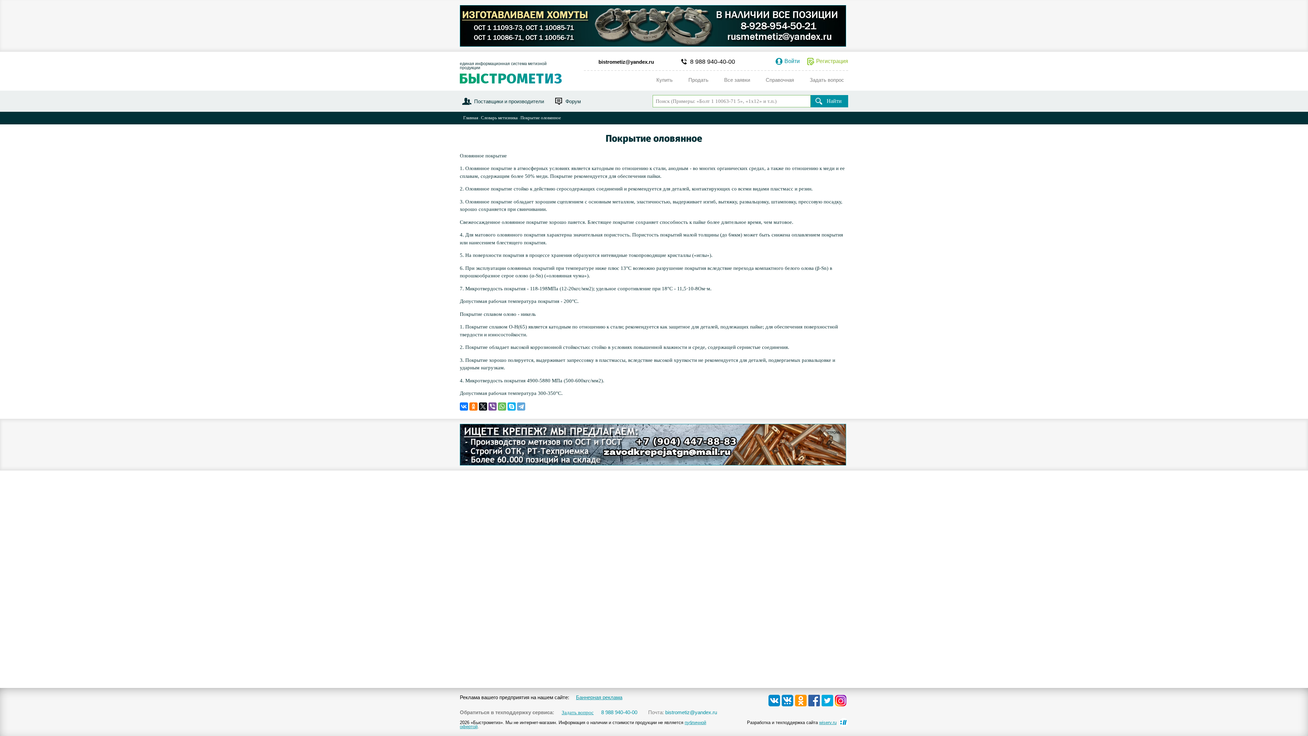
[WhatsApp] (502, 406)
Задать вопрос (578, 712)
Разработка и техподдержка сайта (792, 722)
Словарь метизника (499, 117)
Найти (834, 101)
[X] (483, 406)
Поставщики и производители (509, 101)
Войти (792, 61)
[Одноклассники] (473, 406)
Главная (470, 117)
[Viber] (492, 406)
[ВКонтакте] (464, 406)
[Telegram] (521, 406)
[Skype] (512, 406)
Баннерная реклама (599, 697)
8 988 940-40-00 (712, 62)
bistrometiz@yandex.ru (626, 61)
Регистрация (832, 61)
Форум (573, 101)
